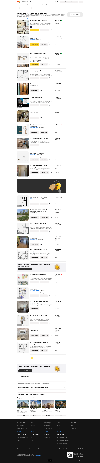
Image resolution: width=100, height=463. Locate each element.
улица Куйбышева (33, 85)
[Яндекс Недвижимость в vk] (78, 448)
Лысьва (58, 426)
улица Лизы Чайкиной (33, 55)
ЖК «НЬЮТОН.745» (33, 154)
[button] (58, 2)
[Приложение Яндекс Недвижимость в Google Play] (78, 456)
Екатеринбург (33, 426)
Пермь (31, 38)
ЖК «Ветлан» (32, 317)
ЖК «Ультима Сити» (33, 72)
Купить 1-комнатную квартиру (62, 443)
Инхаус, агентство (36, 26)
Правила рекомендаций (54, 448)
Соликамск (59, 428)
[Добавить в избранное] (51, 30)
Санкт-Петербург (33, 423)
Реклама (26, 448)
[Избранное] (56, 2)
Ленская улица (19, 423)
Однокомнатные (73, 423)
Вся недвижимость (20, 448)
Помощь (60, 448)
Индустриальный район (48, 423)
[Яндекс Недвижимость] (23, 2)
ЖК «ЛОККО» (32, 345)
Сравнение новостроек (21, 438)
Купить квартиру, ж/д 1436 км (62, 437)
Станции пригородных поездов (22, 437)
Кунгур (58, 425)
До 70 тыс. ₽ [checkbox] (35, 187)
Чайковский (59, 429)
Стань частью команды (33, 448)
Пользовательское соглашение (43, 448)
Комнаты (32, 441)
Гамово (58, 422)
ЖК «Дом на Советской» (34, 127)
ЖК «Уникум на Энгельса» (34, 198)
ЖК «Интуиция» (32, 39)
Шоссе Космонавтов (20, 425)
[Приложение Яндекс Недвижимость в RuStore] (82, 456)
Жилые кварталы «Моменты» (35, 290)
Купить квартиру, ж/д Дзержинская (63, 440)
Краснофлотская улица (33, 303)
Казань (32, 428)
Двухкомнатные (73, 426)
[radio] (34, 358)
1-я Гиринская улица (20, 429)
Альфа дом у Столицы (33, 56)
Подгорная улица (32, 251)
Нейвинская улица (33, 167)
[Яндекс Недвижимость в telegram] (82, 448)
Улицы (18, 435)
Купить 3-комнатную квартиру (62, 441)
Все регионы (19, 441)
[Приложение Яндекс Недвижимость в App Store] (76, 456)
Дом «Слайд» (32, 252)
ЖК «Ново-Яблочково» (34, 239)
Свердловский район (47, 426)
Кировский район (47, 429)
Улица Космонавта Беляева (22, 428)
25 (51, 358)
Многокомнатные (74, 422)
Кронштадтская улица (21, 422)
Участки (32, 438)
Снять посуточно (47, 437)
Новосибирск (33, 425)
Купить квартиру (60, 435)
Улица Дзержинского (20, 426)
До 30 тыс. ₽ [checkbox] (21, 187)
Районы (18, 440)
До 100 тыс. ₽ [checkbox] (42, 187)
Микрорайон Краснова (48, 428)
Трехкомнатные (73, 428)
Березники (59, 423)
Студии (72, 425)
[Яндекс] (81, 460)
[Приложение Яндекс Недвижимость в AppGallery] (80, 456)
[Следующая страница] (53, 358)
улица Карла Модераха (33, 289)
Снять (45, 435)
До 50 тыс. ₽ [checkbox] (28, 187)
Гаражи (32, 440)
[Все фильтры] (18, 8)
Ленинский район (47, 425)
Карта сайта (65, 448)
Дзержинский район (47, 422)
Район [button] (72, 8)
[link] (81, 2)
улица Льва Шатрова (33, 112)
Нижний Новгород (34, 429)
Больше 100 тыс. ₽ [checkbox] (23, 190)
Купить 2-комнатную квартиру (62, 438)
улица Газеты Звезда (33, 126)
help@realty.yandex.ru (37, 455)
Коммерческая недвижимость (36, 435)
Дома (31, 437)
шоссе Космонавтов (33, 330)
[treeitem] (20, 5)
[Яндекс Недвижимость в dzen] (80, 448)
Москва (32, 422)
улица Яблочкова (33, 238)
